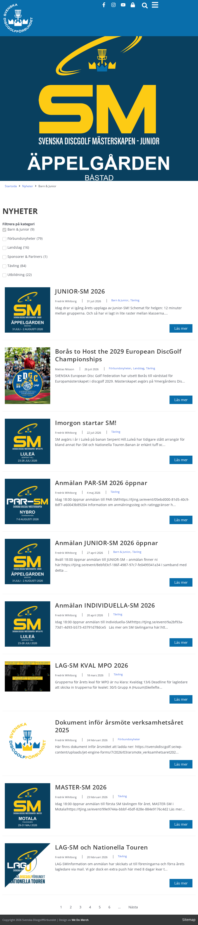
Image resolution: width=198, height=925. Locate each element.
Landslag (138, 368)
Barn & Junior (119, 300)
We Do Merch (80, 920)
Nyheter (27, 186)
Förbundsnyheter (120, 368)
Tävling (134, 300)
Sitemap (189, 919)
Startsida (11, 186)
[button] (144, 5)
